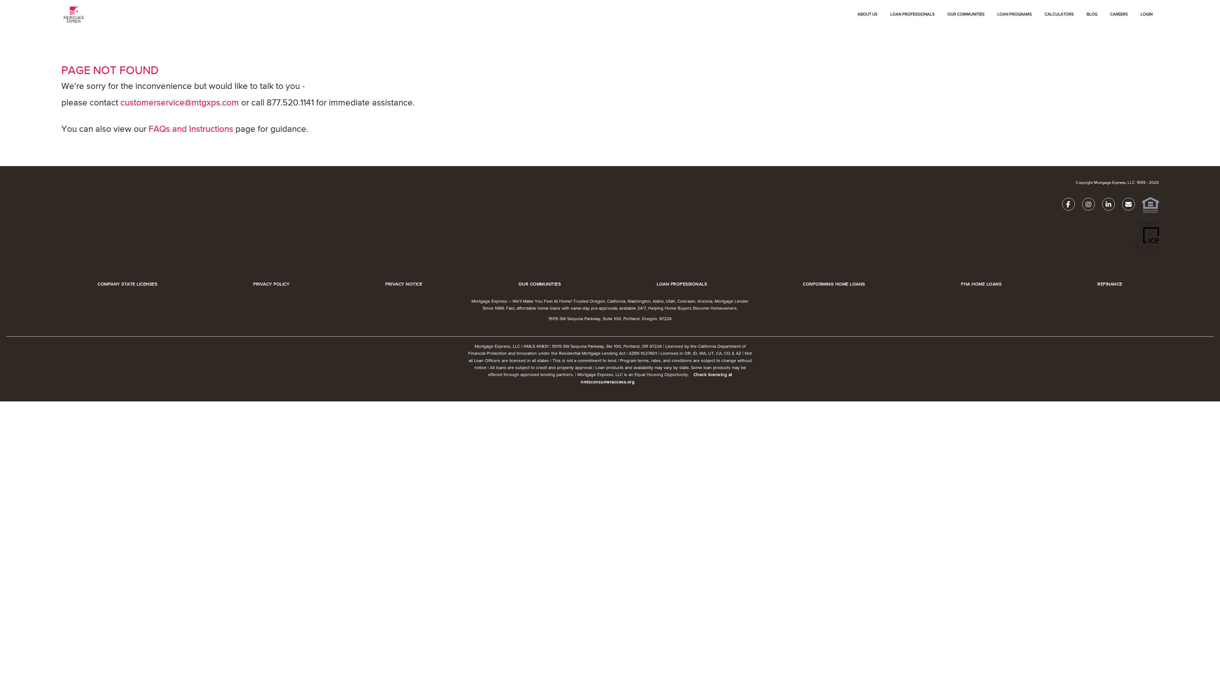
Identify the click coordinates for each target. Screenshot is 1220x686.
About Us (867, 14)
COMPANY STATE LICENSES (127, 284)
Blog (1092, 14)
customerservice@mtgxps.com (179, 102)
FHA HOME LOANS (981, 284)
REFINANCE (1109, 284)
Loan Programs (1014, 14)
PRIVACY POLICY (271, 284)
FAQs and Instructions (191, 129)
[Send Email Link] (1128, 206)
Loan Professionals (912, 14)
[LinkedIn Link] (1108, 206)
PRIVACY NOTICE (403, 284)
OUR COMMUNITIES (966, 14)
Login (1147, 14)
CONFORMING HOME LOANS (834, 284)
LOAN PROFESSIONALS (682, 284)
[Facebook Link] (1068, 206)
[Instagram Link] (1088, 206)
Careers (1119, 14)
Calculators (1059, 14)
